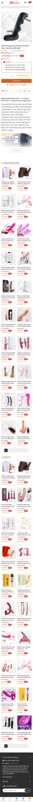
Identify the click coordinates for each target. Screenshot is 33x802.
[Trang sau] (26, 450)
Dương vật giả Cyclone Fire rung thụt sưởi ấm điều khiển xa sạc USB (24, 269)
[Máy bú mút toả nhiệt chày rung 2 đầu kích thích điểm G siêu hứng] (24, 400)
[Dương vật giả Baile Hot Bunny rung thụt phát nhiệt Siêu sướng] (8, 314)
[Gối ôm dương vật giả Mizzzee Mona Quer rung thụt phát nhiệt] (16, 26)
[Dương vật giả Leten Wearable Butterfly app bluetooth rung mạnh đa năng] (24, 200)
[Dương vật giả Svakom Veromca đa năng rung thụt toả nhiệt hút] (8, 257)
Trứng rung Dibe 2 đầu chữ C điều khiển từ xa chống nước (24, 734)
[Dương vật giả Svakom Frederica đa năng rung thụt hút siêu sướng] (24, 371)
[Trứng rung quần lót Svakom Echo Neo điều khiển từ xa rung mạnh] (24, 580)
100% (24, 90)
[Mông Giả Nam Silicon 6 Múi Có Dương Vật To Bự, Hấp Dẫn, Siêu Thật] (24, 172)
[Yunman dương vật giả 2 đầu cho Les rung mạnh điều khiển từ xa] (8, 609)
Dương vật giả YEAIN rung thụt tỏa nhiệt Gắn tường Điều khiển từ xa (8, 183)
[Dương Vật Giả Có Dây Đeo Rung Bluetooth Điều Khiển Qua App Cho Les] (8, 637)
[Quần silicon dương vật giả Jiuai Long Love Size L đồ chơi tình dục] (8, 552)
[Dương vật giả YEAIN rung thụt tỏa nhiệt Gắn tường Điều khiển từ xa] (8, 172)
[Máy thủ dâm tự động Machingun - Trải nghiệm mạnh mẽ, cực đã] (24, 637)
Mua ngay (16, 81)
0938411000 (18, 85)
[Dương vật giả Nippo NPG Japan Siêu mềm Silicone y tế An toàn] (24, 286)
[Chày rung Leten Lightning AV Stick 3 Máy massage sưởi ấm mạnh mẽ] (8, 580)
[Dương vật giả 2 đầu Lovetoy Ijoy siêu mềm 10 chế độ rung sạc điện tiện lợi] (24, 495)
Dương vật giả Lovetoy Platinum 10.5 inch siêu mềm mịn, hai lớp (8, 297)
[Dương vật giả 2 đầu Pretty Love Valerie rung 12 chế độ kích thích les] (8, 694)
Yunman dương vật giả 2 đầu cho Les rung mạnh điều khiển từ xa (8, 620)
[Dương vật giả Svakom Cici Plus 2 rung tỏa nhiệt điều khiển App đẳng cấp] (8, 200)
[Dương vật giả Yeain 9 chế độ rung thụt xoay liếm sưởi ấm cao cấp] (24, 343)
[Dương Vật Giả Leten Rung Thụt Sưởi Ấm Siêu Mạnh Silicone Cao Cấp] (8, 229)
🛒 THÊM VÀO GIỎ (22, 75)
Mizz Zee (12, 53)
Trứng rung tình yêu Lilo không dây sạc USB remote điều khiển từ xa (8, 677)
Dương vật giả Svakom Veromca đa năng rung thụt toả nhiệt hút (8, 269)
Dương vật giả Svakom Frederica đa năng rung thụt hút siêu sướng (24, 383)
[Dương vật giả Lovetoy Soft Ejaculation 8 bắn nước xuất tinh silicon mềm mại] (24, 314)
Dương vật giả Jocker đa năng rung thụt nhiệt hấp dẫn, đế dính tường (8, 383)
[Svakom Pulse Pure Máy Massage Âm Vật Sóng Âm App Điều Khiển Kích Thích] (24, 552)
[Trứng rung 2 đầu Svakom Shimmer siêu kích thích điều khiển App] (24, 523)
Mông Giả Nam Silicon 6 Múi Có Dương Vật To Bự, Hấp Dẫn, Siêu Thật (24, 183)
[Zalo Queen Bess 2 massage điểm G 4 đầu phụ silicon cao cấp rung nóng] (8, 495)
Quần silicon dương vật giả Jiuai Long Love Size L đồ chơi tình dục (8, 563)
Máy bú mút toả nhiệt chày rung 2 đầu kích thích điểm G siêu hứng (24, 410)
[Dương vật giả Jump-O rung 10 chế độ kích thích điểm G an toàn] (8, 400)
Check (27, 790)
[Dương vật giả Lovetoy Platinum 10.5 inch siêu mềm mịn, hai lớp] (8, 286)
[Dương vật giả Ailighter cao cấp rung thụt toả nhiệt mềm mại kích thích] (8, 343)
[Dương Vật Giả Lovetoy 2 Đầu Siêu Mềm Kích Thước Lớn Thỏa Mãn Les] (24, 609)
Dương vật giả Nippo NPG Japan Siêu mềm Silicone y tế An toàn (23, 297)
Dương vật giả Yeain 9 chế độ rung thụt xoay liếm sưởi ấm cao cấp (23, 354)
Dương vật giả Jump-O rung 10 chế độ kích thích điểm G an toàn (8, 410)
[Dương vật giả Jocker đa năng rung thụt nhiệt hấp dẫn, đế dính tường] (8, 371)
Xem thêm (15, 150)
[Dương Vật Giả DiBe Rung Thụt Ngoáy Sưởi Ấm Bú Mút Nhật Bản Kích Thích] (24, 229)
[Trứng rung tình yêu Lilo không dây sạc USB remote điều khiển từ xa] (8, 666)
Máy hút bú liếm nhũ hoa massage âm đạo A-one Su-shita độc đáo (8, 734)
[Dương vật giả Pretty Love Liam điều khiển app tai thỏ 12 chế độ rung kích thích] (8, 427)
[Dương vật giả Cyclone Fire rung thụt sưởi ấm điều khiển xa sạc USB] (24, 257)
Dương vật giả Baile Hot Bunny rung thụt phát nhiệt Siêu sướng (8, 326)
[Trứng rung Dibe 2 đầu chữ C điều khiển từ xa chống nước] (24, 723)
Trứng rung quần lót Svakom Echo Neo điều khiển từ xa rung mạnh (24, 591)
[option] (16, 26)
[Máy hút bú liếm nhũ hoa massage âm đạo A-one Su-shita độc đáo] (8, 723)
